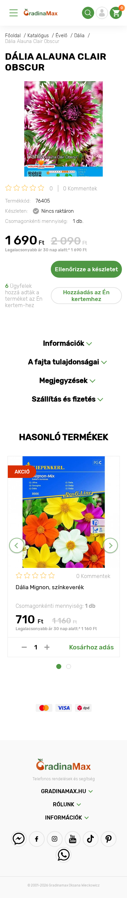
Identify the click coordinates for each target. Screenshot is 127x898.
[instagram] (55, 839)
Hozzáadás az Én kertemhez (86, 295)
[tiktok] (91, 839)
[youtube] (73, 839)
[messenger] (19, 839)
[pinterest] (109, 839)
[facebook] (37, 839)
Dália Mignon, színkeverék (50, 587)
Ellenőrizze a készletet (86, 269)
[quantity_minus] (24, 647)
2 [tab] (68, 666)
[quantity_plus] (46, 647)
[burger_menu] (13, 12)
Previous (16, 545)
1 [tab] (58, 666)
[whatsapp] (63, 855)
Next (110, 545)
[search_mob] (88, 13)
